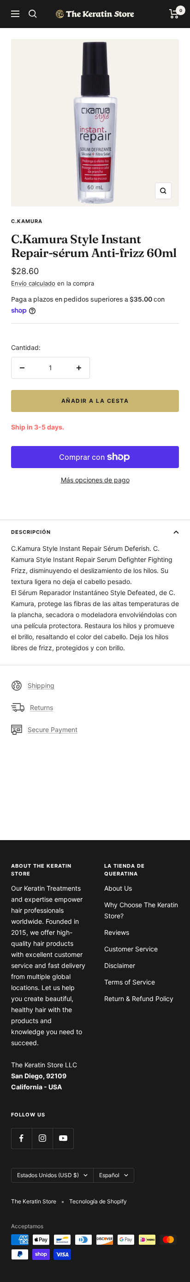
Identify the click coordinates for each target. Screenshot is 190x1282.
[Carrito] (174, 13)
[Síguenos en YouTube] (63, 1138)
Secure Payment (52, 729)
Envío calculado (33, 283)
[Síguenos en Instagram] (42, 1138)
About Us (118, 888)
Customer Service (131, 949)
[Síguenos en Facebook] (21, 1138)
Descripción (31, 532)
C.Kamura (26, 221)
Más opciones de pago (95, 480)
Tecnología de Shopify (98, 1201)
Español (109, 1175)
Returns (41, 707)
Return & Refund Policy (138, 998)
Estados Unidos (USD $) (48, 1175)
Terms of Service (129, 982)
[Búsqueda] (33, 14)
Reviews (116, 932)
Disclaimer (119, 965)
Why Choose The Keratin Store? (141, 910)
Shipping (41, 685)
